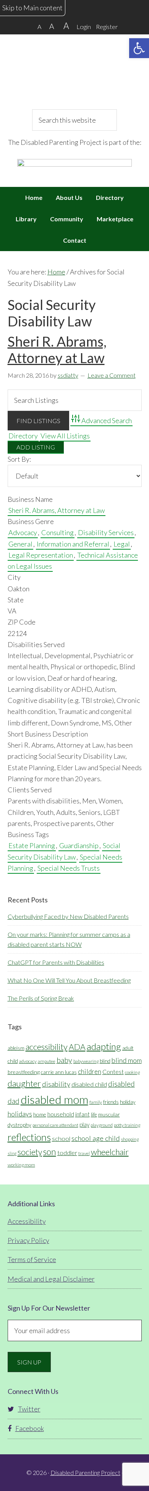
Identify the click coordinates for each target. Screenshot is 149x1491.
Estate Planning (31, 845)
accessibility (47, 1047)
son (49, 1152)
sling (12, 1153)
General (20, 544)
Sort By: (19, 459)
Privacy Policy (28, 1240)
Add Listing (35, 447)
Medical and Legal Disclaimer (51, 1279)
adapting (104, 1046)
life (94, 1114)
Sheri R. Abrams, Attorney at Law (57, 349)
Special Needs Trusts (68, 868)
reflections (29, 1137)
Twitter (29, 1409)
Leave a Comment (111, 375)
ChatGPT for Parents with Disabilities (56, 962)
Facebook (29, 1428)
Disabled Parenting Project (75, 70)
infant (82, 1114)
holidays (20, 1114)
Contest (113, 1071)
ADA (77, 1047)
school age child (95, 1138)
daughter (24, 1083)
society (30, 1152)
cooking (132, 1072)
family (95, 1102)
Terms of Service (32, 1259)
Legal (121, 544)
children (89, 1072)
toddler (67, 1152)
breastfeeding (24, 1072)
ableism (16, 1048)
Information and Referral (73, 544)
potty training (127, 1125)
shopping (130, 1139)
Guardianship (79, 845)
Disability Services (106, 532)
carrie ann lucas (59, 1072)
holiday (128, 1102)
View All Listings (65, 436)
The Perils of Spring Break (41, 998)
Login (83, 26)
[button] (139, 48)
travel (84, 1153)
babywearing (86, 1061)
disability (56, 1084)
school (61, 1138)
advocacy (28, 1061)
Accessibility (27, 1221)
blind (105, 1061)
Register (107, 26)
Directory (23, 436)
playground (102, 1125)
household (60, 1114)
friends (111, 1102)
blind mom (127, 1060)
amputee (46, 1061)
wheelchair (110, 1152)
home (39, 1114)
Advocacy (22, 532)
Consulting (57, 532)
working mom (21, 1165)
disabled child (89, 1084)
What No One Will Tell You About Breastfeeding (69, 980)
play (84, 1124)
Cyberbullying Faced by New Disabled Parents (68, 916)
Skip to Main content (32, 7)
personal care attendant (55, 1125)
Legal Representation (40, 555)
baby (64, 1059)
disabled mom (54, 1099)
